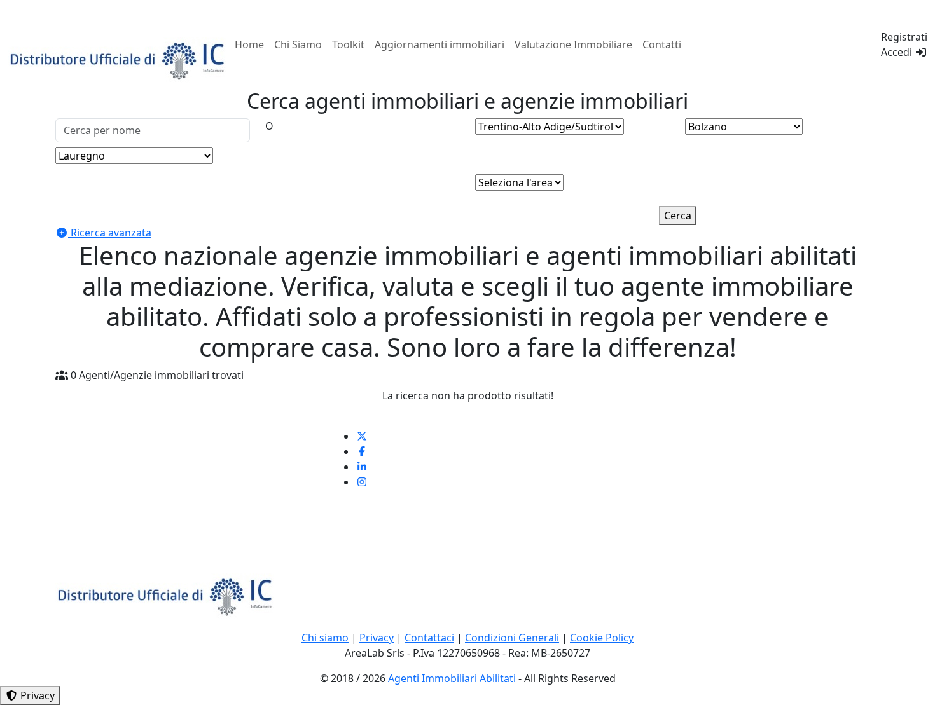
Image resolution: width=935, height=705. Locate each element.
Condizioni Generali (512, 638)
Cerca (677, 215)
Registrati (904, 37)
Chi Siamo (298, 44)
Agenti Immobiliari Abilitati (452, 678)
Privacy (376, 638)
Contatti (661, 44)
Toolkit (348, 44)
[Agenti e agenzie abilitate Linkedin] (362, 467)
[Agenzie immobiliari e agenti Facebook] (362, 451)
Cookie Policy (602, 638)
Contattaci (429, 638)
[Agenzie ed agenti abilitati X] (362, 436)
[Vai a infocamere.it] (119, 59)
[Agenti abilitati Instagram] (362, 482)
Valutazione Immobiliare (573, 44)
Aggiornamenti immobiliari (439, 44)
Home (249, 44)
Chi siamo (325, 638)
